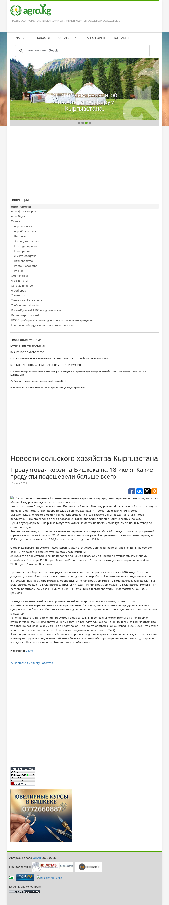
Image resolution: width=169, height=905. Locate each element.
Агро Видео (18, 216)
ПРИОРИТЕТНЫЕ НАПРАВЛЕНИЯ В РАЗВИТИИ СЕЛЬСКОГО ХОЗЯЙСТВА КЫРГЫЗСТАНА (59, 358)
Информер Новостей (25, 315)
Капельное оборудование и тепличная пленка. (42, 325)
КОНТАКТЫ (121, 38)
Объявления (19, 275)
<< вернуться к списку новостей (31, 663)
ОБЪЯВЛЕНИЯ (68, 38)
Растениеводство (25, 266)
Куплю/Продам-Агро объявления (27, 346)
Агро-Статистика (25, 231)
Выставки (20, 236)
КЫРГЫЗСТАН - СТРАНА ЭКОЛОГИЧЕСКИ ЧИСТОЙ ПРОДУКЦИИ (45, 365)
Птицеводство (23, 261)
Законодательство (26, 241)
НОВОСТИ (43, 38)
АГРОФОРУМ (96, 38)
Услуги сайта (19, 295)
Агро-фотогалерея (23, 211)
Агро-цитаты (19, 280)
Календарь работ (25, 246)
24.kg (29, 650)
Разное (19, 270)
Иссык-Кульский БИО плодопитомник (36, 310)
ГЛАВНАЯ (20, 38)
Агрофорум (18, 290)
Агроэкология (23, 226)
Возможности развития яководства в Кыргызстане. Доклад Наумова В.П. (48, 387)
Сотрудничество (22, 285)
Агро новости (21, 206)
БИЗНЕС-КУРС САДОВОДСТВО (27, 352)
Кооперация (22, 251)
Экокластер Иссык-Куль (27, 300)
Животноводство (25, 256)
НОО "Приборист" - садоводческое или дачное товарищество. (53, 320)
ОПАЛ (37, 858)
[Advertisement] (84, 160)
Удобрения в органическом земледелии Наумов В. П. (38, 381)
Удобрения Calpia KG (25, 305)
